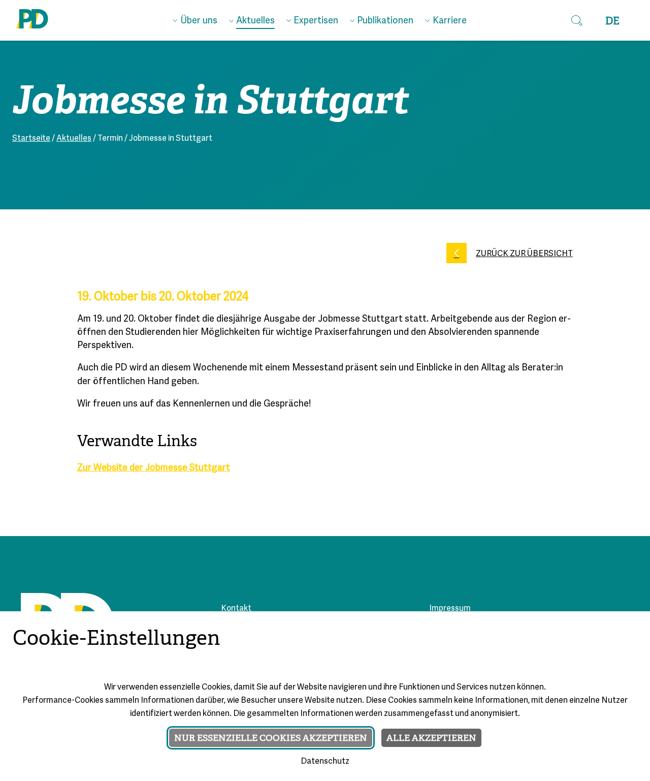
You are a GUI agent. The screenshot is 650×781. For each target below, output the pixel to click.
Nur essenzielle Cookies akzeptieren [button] (270, 737)
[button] (577, 20)
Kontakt (236, 609)
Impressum (450, 609)
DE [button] (612, 21)
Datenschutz (325, 762)
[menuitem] (195, 19)
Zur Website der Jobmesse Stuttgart (153, 468)
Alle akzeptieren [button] (431, 737)
